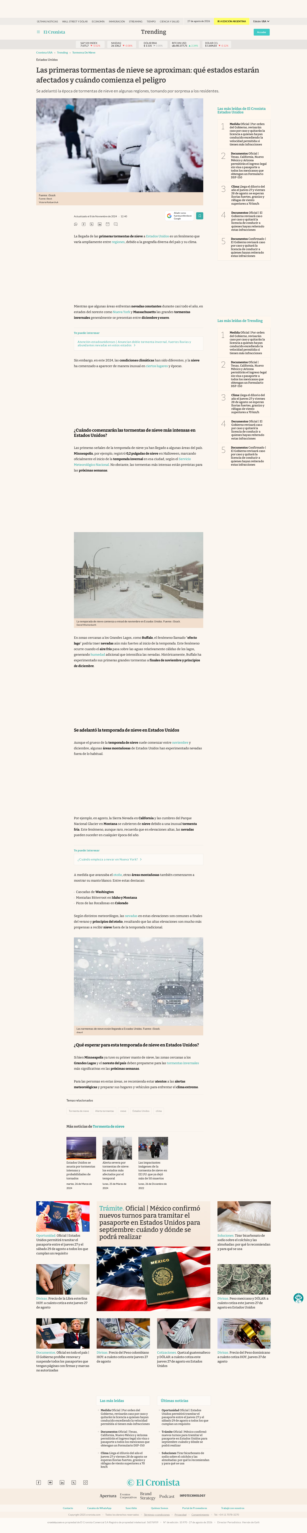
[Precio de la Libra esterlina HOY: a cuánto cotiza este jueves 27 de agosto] (63, 1279)
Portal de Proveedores (194, 1508)
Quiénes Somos (159, 1508)
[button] (298, 1298)
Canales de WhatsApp (99, 1508)
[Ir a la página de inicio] (153, 1483)
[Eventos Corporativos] (128, 1496)
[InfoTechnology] (192, 1496)
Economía (98, 21)
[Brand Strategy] (148, 1496)
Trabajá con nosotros (232, 1508)
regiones (118, 242)
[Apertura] (108, 1496)
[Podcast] (167, 1497)
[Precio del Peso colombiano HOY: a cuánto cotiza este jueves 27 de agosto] (123, 1333)
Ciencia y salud (169, 21)
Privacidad (181, 1514)
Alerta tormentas (104, 1111)
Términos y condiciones (157, 1514)
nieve (123, 1111)
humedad (98, 655)
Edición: (259, 21)
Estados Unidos (157, 236)
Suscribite (131, 1508)
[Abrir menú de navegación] (38, 32)
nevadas (131, 916)
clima (159, 1111)
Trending (62, 52)
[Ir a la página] (54, 32)
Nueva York (121, 312)
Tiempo (151, 21)
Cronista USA (44, 52)
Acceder (261, 32)
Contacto (68, 1508)
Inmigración (117, 21)
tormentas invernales (183, 1063)
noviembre (180, 743)
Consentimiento (200, 1514)
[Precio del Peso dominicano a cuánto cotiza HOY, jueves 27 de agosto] (244, 1333)
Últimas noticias (47, 21)
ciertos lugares (157, 366)
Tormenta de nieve (83, 52)
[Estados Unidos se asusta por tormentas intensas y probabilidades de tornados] (81, 1148)
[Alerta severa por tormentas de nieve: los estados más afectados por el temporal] (117, 1148)
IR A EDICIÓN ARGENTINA (231, 21)
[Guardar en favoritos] (199, 215)
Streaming (135, 21)
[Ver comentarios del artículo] (115, 224)
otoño (117, 875)
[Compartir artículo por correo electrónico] (107, 224)
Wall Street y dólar (75, 21)
